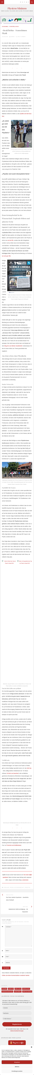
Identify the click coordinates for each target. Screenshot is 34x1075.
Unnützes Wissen (27, 991)
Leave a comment (21, 36)
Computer (10, 988)
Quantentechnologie (7, 991)
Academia (5, 26)
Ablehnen (17, 1067)
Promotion (27, 887)
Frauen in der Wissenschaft (17, 887)
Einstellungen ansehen (17, 1071)
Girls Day (29, 768)
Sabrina (13, 36)
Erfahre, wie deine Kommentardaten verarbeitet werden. (16, 975)
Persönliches (14, 26)
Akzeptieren (17, 1062)
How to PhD (18, 988)
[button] (31, 1047)
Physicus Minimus (17, 8)
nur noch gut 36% (6, 256)
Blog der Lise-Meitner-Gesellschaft (13, 346)
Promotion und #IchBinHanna (14, 845)
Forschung (6, 887)
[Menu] (2, 2)
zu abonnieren (25, 880)
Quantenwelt (17, 991)
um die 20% (10, 240)
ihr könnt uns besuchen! (12, 773)
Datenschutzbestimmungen (16, 1031)
